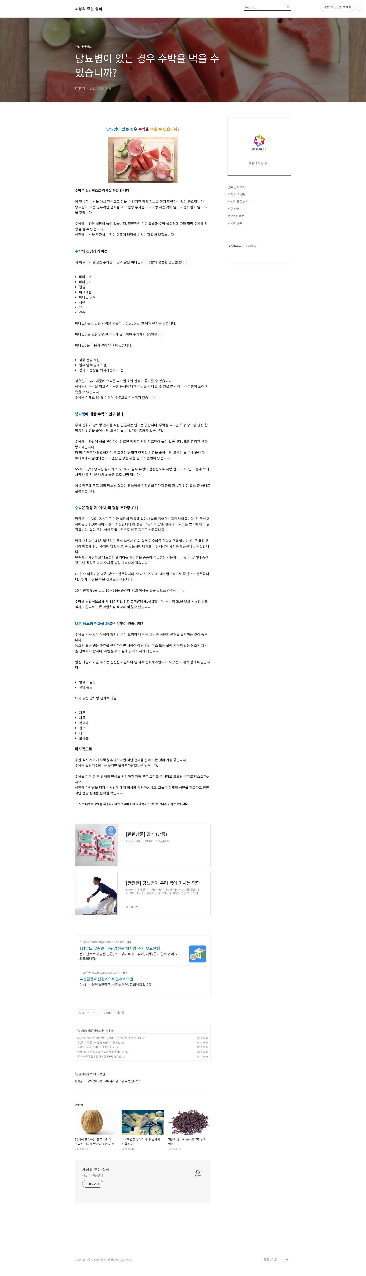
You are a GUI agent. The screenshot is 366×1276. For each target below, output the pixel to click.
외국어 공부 (234, 223)
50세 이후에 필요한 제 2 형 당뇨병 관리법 (99, 1056)
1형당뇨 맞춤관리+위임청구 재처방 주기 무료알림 (119, 948)
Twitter (251, 246)
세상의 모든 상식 (88, 8)
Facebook (234, 246)
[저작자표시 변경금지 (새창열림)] (120, 1013)
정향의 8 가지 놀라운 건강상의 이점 (96, 1047)
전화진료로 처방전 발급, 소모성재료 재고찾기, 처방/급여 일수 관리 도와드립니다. (128, 956)
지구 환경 (233, 208)
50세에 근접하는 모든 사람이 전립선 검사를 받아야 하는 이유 (109, 1037)
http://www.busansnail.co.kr (100, 972)
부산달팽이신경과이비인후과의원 (106, 978)
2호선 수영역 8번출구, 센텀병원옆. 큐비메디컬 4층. (115, 984)
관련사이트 (270, 1259)
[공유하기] (88, 1013)
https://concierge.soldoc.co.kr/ (101, 942)
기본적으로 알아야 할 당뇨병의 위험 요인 (98, 1042)
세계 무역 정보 (236, 194)
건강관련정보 (85, 1030)
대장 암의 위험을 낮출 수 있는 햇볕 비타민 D (100, 1051)
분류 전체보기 (236, 187)
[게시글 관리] (93, 1013)
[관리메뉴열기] (358, 7)
